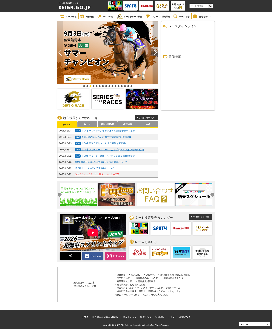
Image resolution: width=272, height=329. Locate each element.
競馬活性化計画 (124, 281)
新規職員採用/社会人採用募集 (175, 274)
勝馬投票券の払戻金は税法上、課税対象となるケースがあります (149, 291)
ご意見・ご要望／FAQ (179, 317)
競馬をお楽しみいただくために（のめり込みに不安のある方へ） (149, 288)
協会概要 (121, 274)
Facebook (96, 256)
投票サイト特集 (201, 217)
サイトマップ (129, 317)
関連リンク (145, 317)
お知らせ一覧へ (147, 117)
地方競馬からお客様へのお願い (132, 284)
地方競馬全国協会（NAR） (105, 317)
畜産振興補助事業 (147, 281)
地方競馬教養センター (175, 278)
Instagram (118, 256)
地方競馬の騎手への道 (147, 278)
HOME (85, 317)
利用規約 (159, 317)
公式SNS (135, 274)
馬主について (123, 278)
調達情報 (150, 274)
